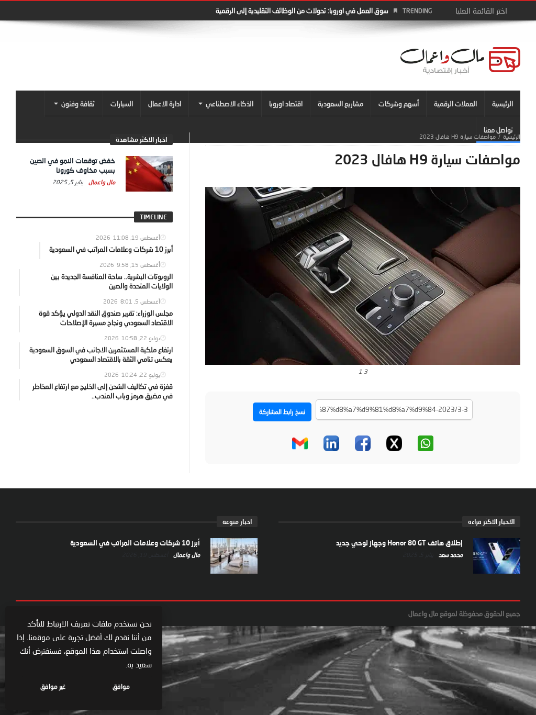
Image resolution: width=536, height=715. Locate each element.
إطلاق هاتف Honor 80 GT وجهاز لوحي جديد (399, 543)
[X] (394, 443)
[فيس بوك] (363, 443)
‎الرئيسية (511, 136)
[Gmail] (300, 443)
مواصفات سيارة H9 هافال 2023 (457, 136)
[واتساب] (425, 443)
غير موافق (52, 686)
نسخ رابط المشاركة (282, 412)
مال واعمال (101, 181)
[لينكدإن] (331, 443)
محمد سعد (450, 554)
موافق (121, 686)
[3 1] (362, 275)
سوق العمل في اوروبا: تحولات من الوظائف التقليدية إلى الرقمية (302, 10)
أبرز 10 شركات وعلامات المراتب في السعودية (135, 543)
